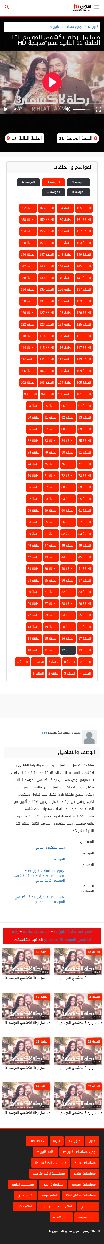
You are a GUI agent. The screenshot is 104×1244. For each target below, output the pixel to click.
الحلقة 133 (84, 301)
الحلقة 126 (28, 313)
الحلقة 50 (34, 534)
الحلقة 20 (67, 627)
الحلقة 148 (65, 255)
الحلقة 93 (84, 418)
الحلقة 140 (65, 278)
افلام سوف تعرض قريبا (56, 1206)
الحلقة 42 (34, 557)
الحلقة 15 (51, 639)
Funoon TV (37, 1141)
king (44, 732)
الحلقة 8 (69, 662)
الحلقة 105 (84, 383)
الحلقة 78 (34, 452)
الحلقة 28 (67, 604)
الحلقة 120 (65, 336)
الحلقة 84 (67, 441)
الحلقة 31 (51, 592)
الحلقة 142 (28, 266)
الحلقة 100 (65, 394)
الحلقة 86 (34, 429)
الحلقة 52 (67, 534)
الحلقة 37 (84, 580)
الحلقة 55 (51, 522)
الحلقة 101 (84, 394)
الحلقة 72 (67, 476)
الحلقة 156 (65, 231)
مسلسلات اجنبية (23, 1184)
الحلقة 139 (46, 278)
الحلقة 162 (28, 208)
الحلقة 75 (51, 464)
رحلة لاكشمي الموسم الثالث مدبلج (39, 878)
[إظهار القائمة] (96, 6)
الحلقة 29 (84, 604)
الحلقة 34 (34, 580)
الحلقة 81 (84, 452)
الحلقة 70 (34, 476)
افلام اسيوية (87, 1217)
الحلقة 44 (67, 557)
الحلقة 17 (84, 639)
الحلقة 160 (65, 220)
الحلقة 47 (51, 545)
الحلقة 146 (28, 255)
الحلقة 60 (67, 511)
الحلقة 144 (65, 266)
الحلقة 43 (51, 557)
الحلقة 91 (51, 418)
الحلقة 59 (51, 511)
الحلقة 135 (46, 290)
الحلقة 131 (46, 301)
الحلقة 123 (46, 324)
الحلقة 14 (34, 639)
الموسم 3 (53, 182)
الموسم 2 (78, 182)
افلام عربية (49, 1195)
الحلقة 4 (85, 673)
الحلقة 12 (67, 650)
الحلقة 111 (47, 359)
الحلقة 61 (84, 511)
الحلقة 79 (51, 452)
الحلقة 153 (84, 243)
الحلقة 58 (34, 511)
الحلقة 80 (67, 452)
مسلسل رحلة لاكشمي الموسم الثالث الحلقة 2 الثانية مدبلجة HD (58, 1023)
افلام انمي (88, 1206)
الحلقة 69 (84, 487)
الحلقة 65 (84, 499)
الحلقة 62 (34, 499)
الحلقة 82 (34, 441)
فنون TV (74, 1141)
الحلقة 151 (46, 243)
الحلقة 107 (46, 371)
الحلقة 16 (67, 639)
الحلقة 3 (69, 673)
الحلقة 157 (84, 231)
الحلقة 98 (30, 394)
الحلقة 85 (84, 441)
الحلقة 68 (67, 487)
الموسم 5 (78, 192)
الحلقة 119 (46, 336)
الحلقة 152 (65, 243)
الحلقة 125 (84, 324)
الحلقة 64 (67, 499)
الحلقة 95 (51, 406)
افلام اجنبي (25, 1195)
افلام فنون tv (45, 1152)
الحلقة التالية (26, 138)
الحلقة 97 (84, 406)
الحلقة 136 (65, 290)
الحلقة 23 (51, 615)
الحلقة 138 (28, 278)
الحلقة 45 (84, 557)
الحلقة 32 (67, 592)
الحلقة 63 (51, 499)
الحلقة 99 (47, 394)
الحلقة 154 (28, 231)
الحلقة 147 (46, 255)
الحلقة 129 (84, 313)
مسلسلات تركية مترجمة (49, 1174)
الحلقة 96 (67, 406)
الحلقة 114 (28, 348)
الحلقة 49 (84, 545)
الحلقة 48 (67, 545)
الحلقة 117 (84, 348)
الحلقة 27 (51, 604)
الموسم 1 (53, 192)
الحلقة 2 (53, 673)
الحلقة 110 (28, 359)
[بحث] (7, 7)
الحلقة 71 (51, 476)
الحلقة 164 (65, 208)
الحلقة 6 (38, 662)
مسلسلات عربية (85, 1163)
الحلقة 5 (22, 662)
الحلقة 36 (67, 580)
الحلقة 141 (84, 278)
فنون (92, 1141)
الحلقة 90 (34, 418)
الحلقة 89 (84, 429)
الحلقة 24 (67, 615)
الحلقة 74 (34, 464)
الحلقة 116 (65, 348)
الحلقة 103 (46, 383)
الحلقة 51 (51, 534)
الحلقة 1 (38, 673)
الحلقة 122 (28, 324)
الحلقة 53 (84, 534)
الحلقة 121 (84, 336)
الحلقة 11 (51, 650)
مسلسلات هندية (51, 875)
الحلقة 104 (65, 383)
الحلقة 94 (34, 406)
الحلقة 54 (34, 522)
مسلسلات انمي (52, 1184)
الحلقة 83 (51, 441)
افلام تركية (24, 1206)
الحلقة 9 (85, 662)
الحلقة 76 (67, 464)
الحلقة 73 (84, 476)
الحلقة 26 (34, 604)
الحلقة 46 (34, 545)
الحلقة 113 (84, 359)
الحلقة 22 (34, 615)
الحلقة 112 (65, 359)
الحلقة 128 (65, 313)
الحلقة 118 (28, 336)
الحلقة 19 (51, 627)
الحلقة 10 (34, 650)
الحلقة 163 (46, 208)
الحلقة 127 (46, 313)
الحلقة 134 (28, 290)
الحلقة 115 (46, 348)
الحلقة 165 (84, 208)
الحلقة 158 (28, 220)
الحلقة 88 (67, 429)
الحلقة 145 (84, 266)
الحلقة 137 (84, 290)
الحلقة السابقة (76, 138)
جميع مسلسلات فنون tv (65, 27)
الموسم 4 (28, 182)
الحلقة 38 (34, 569)
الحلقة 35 (51, 580)
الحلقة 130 (28, 301)
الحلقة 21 (84, 627)
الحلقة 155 (46, 231)
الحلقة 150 (28, 243)
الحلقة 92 (67, 418)
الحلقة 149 (84, 255)
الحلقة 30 (34, 592)
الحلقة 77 (84, 464)
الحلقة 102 (28, 383)
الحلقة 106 (28, 371)
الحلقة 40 (67, 569)
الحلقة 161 (84, 220)
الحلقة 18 (34, 627)
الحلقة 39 (51, 569)
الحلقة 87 (51, 429)
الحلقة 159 (46, 220)
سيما (56, 1141)
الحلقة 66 (34, 487)
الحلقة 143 (46, 266)
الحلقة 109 (84, 371)
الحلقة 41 (84, 569)
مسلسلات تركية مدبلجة (50, 1163)
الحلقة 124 (65, 324)
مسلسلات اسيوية (84, 1184)
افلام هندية (61, 1217)
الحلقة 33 (84, 592)
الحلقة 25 (84, 615)
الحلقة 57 (84, 522)
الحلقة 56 (67, 522)
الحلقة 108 (65, 371)
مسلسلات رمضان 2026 (80, 1195)
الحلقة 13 (84, 650)
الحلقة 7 (53, 662)
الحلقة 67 (51, 487)
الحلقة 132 (65, 301)
